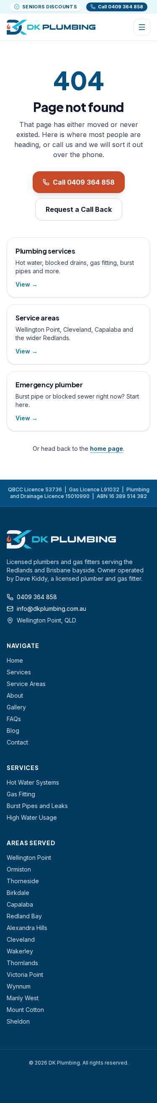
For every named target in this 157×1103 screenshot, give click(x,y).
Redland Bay (24, 916)
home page (106, 448)
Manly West (23, 997)
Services (19, 672)
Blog (13, 730)
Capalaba (20, 904)
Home (15, 660)
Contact (17, 742)
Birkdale (18, 892)
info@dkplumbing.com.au (51, 608)
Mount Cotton (25, 1009)
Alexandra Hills (27, 927)
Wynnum (19, 986)
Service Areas (26, 683)
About (15, 695)
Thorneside (23, 880)
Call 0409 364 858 (84, 182)
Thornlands (22, 962)
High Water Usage (32, 817)
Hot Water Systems (33, 782)
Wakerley (20, 951)
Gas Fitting (21, 794)
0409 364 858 (37, 596)
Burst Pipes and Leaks (37, 805)
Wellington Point (29, 857)
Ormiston (19, 869)
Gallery (16, 707)
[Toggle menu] (142, 27)
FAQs (14, 718)
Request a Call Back (79, 209)
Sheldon (18, 1021)
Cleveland (21, 939)
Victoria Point (25, 974)
